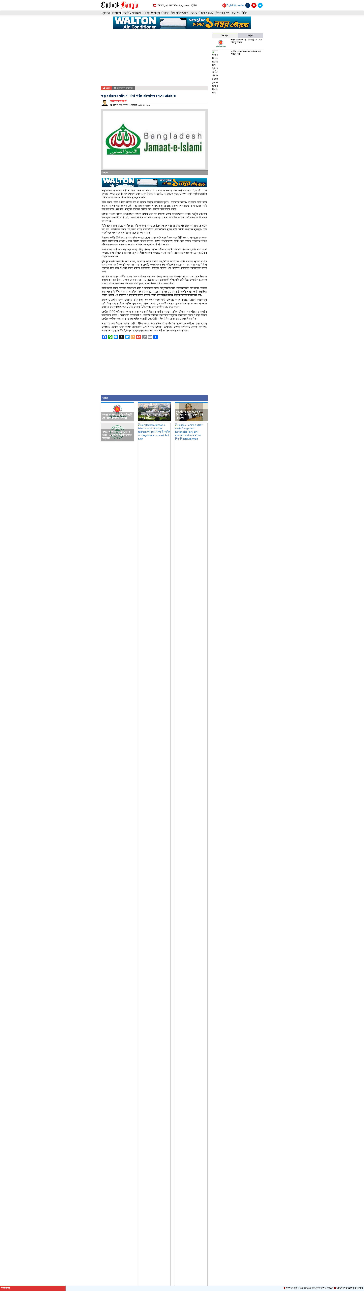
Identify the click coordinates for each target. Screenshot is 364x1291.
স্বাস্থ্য (233, 13)
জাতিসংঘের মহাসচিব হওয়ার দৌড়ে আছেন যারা (246, 52)
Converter (239, 5)
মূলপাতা (106, 13)
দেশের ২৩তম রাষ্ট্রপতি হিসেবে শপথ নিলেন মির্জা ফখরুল (189, 415)
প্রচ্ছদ (107, 88)
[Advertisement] (154, 60)
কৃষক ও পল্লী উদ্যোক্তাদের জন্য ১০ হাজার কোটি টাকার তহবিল (117, 435)
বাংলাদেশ (116, 13)
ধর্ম (238, 13)
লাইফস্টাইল (182, 13)
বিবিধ (244, 13)
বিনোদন (165, 13)
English (229, 5)
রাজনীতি (126, 13)
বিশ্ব (173, 13)
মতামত (193, 13)
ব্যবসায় (145, 13)
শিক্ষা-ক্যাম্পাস (223, 13)
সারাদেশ (136, 13)
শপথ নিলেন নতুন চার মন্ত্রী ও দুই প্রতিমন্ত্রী (153, 416)
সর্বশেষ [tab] (225, 35)
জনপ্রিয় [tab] (250, 35)
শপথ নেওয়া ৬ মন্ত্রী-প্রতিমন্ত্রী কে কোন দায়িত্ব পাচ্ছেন (117, 416)
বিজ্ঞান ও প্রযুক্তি (206, 13)
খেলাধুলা (155, 13)
